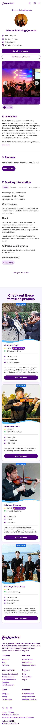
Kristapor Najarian (12, 505)
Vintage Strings (11, 345)
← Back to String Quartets (21, 10)
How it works (27, 659)
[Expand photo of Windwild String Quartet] (21, 20)
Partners (5, 665)
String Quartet (10, 42)
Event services (28, 694)
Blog (3, 662)
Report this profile (22, 273)
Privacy (11, 712)
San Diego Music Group (14, 586)
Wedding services (29, 699)
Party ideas (26, 662)
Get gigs (5, 694)
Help (24, 674)
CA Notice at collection (10, 715)
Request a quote (29, 665)
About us (5, 659)
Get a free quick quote (21, 51)
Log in (24, 680)
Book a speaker (8, 677)
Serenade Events (12, 426)
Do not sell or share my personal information (18, 717)
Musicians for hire (9, 680)
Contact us (26, 677)
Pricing (4, 697)
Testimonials (7, 699)
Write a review (8, 168)
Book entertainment (10, 674)
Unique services (28, 697)
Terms (4, 712)
